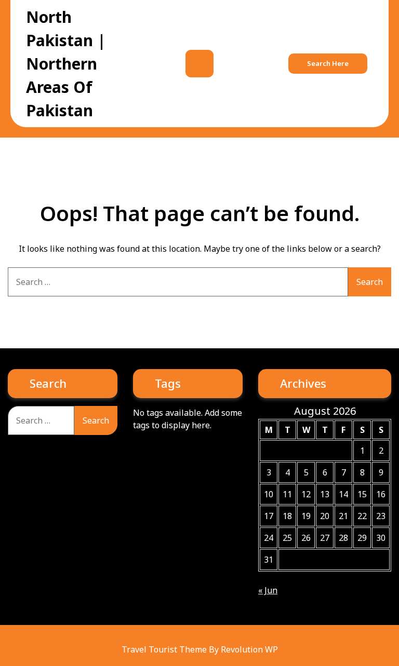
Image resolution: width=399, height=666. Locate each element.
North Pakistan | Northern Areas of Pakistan (66, 63)
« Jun (267, 590)
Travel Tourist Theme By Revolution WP (200, 649)
